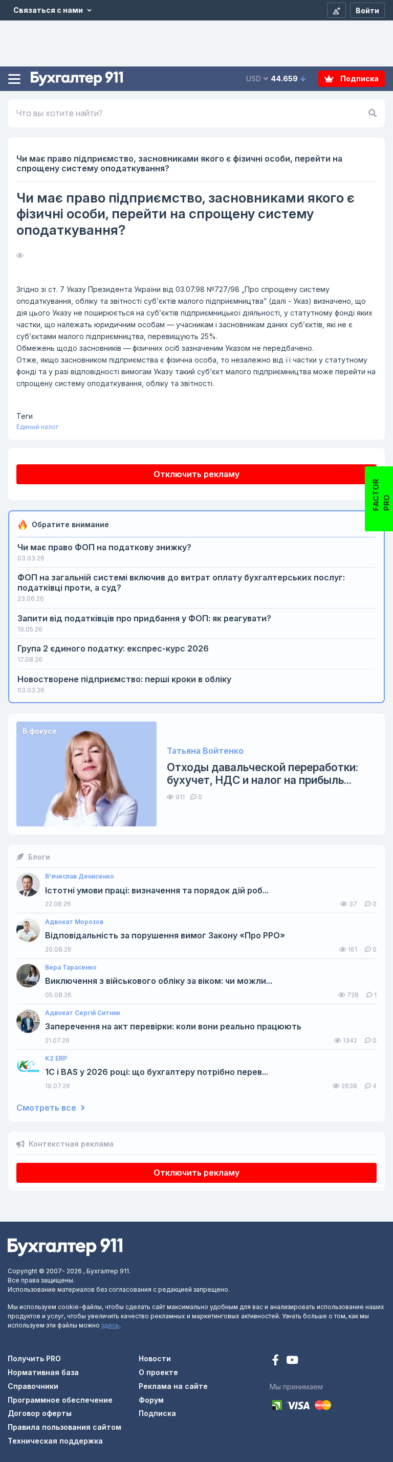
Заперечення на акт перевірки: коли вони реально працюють (173, 1026)
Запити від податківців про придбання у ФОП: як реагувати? (144, 618)
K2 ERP (56, 1058)
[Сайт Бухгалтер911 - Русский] (65, 1246)
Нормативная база (43, 1372)
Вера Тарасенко (71, 967)
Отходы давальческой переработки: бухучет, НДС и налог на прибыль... (262, 773)
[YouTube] (292, 1361)
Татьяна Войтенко (205, 751)
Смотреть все (47, 1108)
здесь (110, 1325)
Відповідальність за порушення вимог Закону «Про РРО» (165, 935)
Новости (155, 1358)
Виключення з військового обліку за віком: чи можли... (158, 981)
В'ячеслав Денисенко (79, 876)
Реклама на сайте (173, 1386)
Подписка (359, 78)
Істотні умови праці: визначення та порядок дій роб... (157, 890)
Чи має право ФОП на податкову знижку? (104, 547)
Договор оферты (40, 1413)
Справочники (33, 1386)
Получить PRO (34, 1358)
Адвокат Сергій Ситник (82, 1013)
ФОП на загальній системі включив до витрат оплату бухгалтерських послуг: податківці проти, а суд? (181, 582)
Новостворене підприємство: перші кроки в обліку (124, 679)
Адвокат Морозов (74, 922)
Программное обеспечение (60, 1400)
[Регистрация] (336, 10)
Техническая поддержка (55, 1440)
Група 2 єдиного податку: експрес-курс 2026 (113, 648)
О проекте (158, 1372)
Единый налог (37, 427)
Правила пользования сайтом (64, 1427)
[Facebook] (276, 1361)
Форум (151, 1400)
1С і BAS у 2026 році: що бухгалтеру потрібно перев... (156, 1072)
